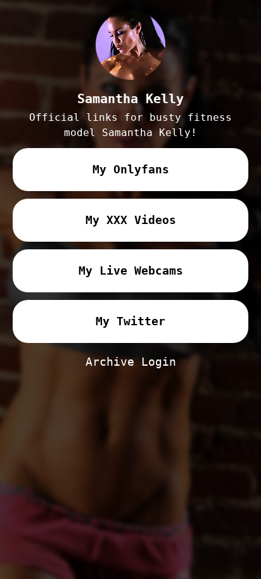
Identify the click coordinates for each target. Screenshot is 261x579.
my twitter (130, 321)
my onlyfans (130, 169)
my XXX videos (131, 220)
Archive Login (131, 361)
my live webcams (131, 270)
